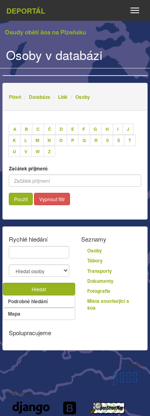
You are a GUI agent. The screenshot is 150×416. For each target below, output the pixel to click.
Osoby (82, 96)
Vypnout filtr (52, 199)
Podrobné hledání (28, 301)
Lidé (63, 96)
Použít (21, 199)
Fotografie (98, 290)
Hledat (39, 289)
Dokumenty (100, 280)
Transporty (99, 270)
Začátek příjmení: (28, 168)
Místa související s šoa (108, 304)
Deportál (25, 11)
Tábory (95, 260)
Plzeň (15, 96)
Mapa (14, 313)
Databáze (39, 96)
